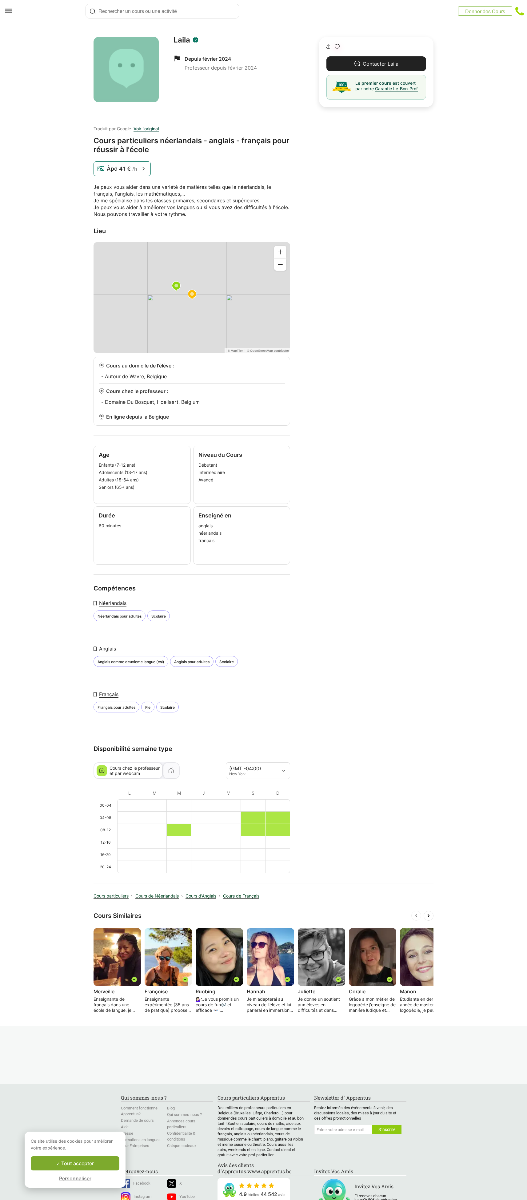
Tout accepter (77, 1163)
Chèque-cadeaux (181, 1145)
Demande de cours (137, 1120)
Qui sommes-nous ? (184, 1114)
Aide (125, 1127)
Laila (182, 40)
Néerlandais (112, 603)
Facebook (141, 1183)
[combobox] (162, 11)
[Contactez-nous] (519, 11)
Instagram (142, 1196)
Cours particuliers (111, 895)
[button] (337, 46)
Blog (171, 1108)
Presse (127, 1133)
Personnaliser (75, 1178)
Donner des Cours (485, 11)
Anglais (107, 649)
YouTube (187, 1196)
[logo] (51, 11)
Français (108, 694)
